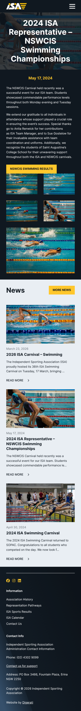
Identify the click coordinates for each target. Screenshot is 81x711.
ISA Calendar (15, 618)
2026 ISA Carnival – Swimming (34, 354)
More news (62, 290)
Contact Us (14, 624)
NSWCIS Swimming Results (31, 169)
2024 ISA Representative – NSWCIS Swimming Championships (30, 444)
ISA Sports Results (19, 612)
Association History (19, 599)
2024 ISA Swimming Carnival (33, 533)
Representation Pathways (23, 605)
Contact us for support (22, 666)
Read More (14, 380)
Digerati (27, 702)
